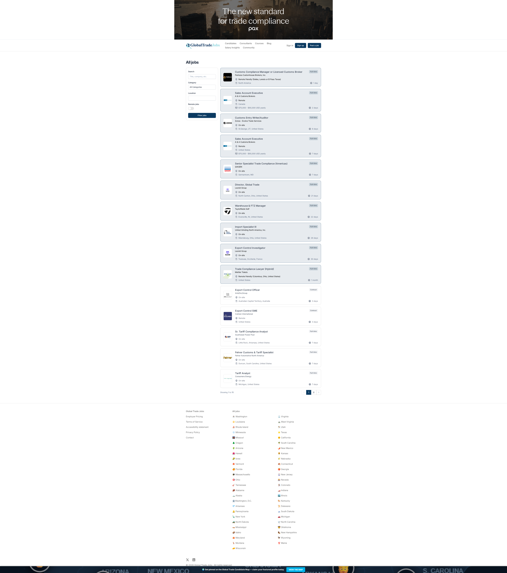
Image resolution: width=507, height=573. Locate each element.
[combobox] (202, 98)
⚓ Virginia (283, 416)
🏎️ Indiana (283, 490)
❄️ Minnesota (239, 432)
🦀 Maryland (238, 537)
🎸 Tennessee (239, 485)
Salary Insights (232, 47)
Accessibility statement (197, 427)
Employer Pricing (194, 416)
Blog (269, 43)
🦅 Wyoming (284, 537)
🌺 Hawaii (237, 453)
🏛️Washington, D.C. (242, 500)
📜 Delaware (284, 506)
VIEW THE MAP (296, 570)
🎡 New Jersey (285, 474)
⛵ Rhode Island (240, 427)
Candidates (230, 43)
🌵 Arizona (237, 448)
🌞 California (284, 437)
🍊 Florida (237, 469)
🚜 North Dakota (240, 522)
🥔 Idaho (236, 532)
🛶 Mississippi (239, 527)
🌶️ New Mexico (285, 448)
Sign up (300, 45)
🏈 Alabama (238, 490)
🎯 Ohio (236, 479)
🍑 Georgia (283, 469)
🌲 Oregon (237, 443)
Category (192, 82)
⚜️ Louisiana (238, 421)
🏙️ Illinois (282, 495)
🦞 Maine (282, 543)
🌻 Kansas (283, 453)
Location (192, 93)
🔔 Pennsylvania (240, 511)
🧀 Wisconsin (239, 548)
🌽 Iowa (236, 458)
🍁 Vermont (238, 464)
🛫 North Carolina (286, 522)
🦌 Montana (238, 543)
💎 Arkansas (238, 506)
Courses (259, 43)
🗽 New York (238, 516)
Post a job (314, 45)
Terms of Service (194, 421)
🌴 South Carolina (286, 443)
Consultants (246, 43)
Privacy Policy (193, 432)
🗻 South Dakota (286, 511)
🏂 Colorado (284, 485)
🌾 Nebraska (284, 458)
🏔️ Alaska (237, 495)
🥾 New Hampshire (287, 532)
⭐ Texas (282, 432)
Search (191, 71)
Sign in (290, 45)
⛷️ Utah (282, 427)
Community (249, 47)
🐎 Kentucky (284, 500)
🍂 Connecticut (285, 464)
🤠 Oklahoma (284, 527)
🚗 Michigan (284, 516)
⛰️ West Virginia (286, 421)
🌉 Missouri (238, 437)
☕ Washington (239, 416)
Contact (190, 437)
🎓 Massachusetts (241, 474)
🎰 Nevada (283, 479)
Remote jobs (193, 104)
